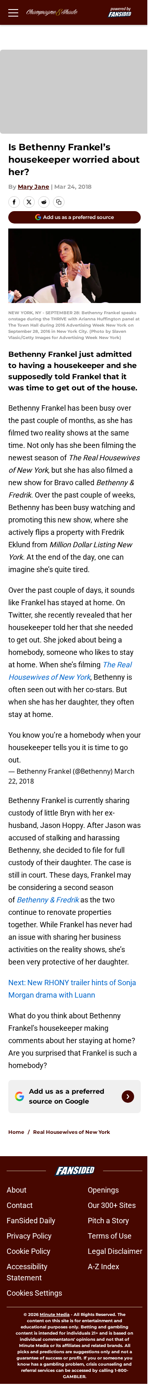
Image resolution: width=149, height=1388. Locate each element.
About (16, 1190)
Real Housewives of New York (71, 1132)
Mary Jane (33, 186)
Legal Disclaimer (115, 1251)
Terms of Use (110, 1236)
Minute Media (55, 1314)
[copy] (59, 202)
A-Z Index (103, 1266)
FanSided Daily (31, 1220)
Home (16, 1132)
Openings (103, 1190)
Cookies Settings (34, 1293)
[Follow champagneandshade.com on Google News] (128, 1096)
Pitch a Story (108, 1220)
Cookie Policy (28, 1251)
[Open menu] (13, 12)
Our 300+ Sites (112, 1205)
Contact (20, 1205)
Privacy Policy (29, 1236)
